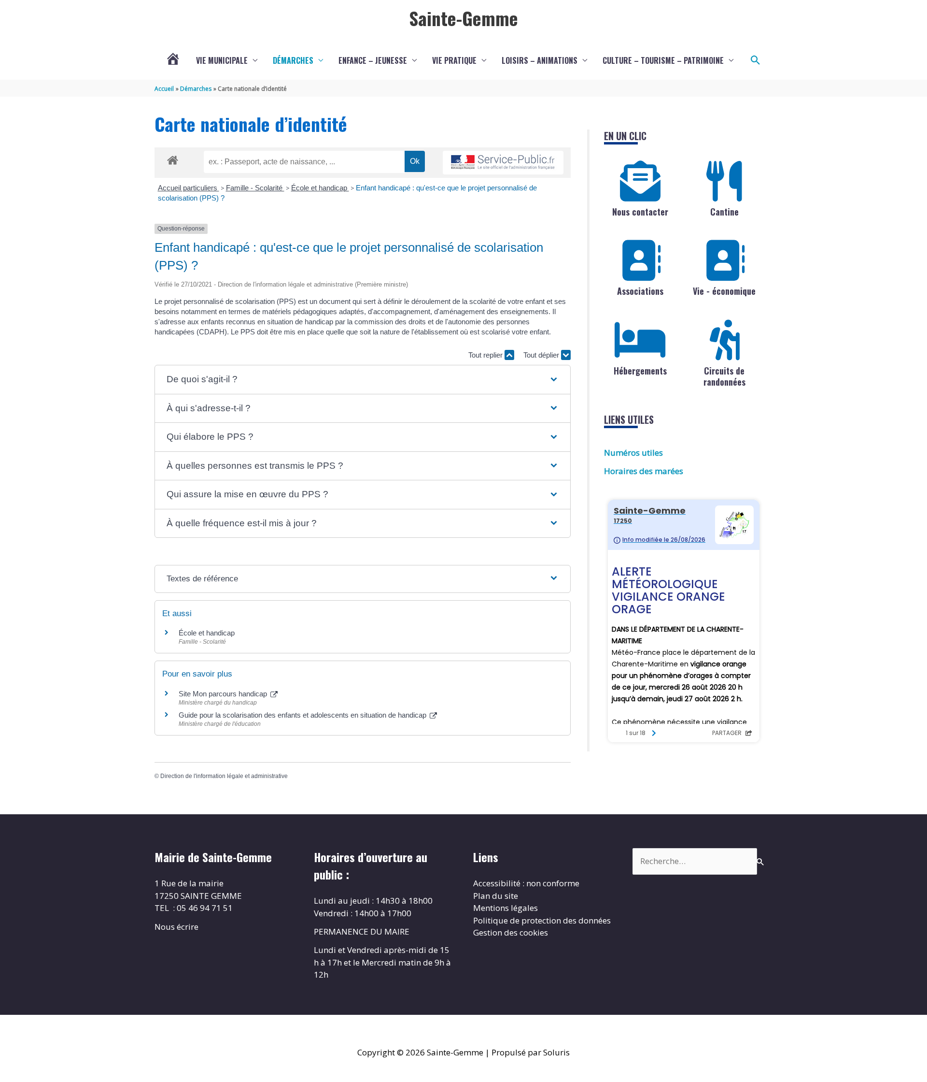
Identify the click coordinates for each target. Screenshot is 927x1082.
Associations (640, 291)
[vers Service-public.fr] (503, 162)
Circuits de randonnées (724, 376)
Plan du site (495, 895)
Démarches (293, 60)
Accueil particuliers (188, 188)
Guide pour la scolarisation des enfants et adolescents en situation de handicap (303, 715)
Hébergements (640, 370)
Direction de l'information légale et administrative (224, 776)
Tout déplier (542, 355)
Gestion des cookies (510, 932)
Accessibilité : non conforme (526, 883)
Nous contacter (640, 211)
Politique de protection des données (542, 920)
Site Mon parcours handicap (224, 694)
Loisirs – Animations (539, 60)
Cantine (724, 211)
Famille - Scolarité (255, 188)
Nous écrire (176, 926)
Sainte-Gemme (463, 17)
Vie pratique (454, 60)
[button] (755, 60)
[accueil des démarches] (172, 158)
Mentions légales (505, 907)
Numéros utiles (633, 452)
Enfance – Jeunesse (372, 60)
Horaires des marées (643, 470)
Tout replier (486, 355)
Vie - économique (724, 291)
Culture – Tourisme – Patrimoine (663, 60)
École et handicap (320, 188)
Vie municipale (222, 60)
